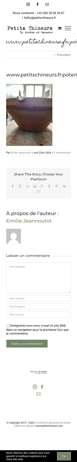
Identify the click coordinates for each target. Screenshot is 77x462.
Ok (64, 456)
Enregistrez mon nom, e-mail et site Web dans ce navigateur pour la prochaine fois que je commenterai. (37, 329)
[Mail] (38, 394)
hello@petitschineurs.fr (40, 18)
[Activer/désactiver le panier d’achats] (60, 28)
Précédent (64, 55)
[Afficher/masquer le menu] (67, 28)
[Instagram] (35, 387)
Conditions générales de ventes (53, 422)
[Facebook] (42, 387)
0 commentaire (62, 152)
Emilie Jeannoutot (21, 152)
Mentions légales (24, 425)
